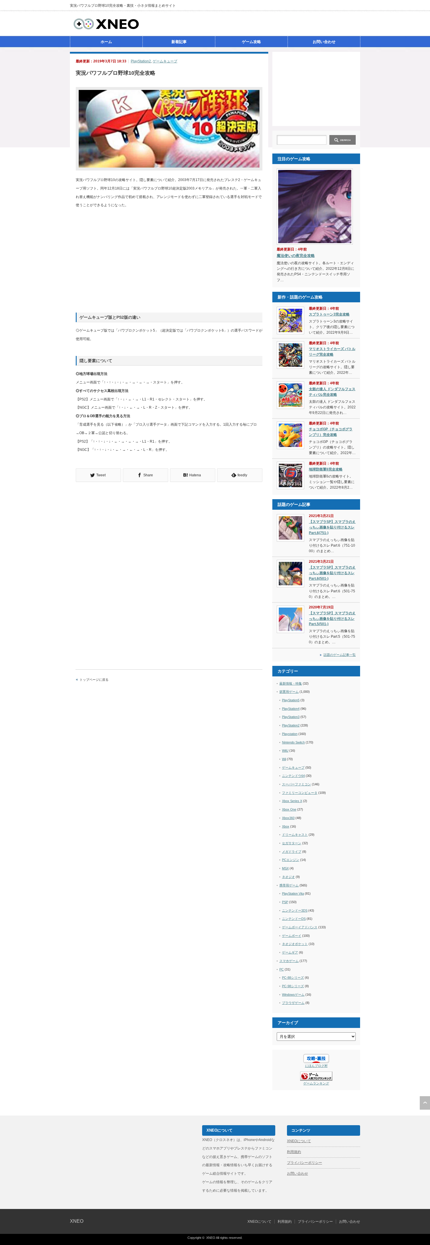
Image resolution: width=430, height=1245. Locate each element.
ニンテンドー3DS (294, 910)
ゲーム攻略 (251, 42)
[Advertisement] (316, 88)
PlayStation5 (291, 700)
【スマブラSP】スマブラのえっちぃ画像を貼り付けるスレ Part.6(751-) (332, 527)
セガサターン (291, 843)
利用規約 (294, 1152)
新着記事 (179, 42)
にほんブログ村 (316, 1065)
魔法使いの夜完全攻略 (296, 255)
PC (281, 969)
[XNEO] (106, 29)
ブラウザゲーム (293, 1002)
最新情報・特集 (290, 683)
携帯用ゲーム (289, 885)
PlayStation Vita (293, 893)
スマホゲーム (289, 961)
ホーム (106, 42)
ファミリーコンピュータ (299, 792)
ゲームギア (290, 952)
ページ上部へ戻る (425, 1103)
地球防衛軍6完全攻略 (326, 469)
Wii (284, 759)
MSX (285, 868)
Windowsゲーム (293, 994)
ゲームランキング (316, 1083)
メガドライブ (291, 851)
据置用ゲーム (289, 691)
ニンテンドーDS (294, 918)
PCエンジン (290, 860)
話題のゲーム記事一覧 (340, 654)
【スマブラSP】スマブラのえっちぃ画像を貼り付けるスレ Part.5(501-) (332, 618)
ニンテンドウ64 (293, 775)
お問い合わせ (324, 42)
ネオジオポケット (295, 944)
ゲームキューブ (165, 61)
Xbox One (289, 809)
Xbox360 (288, 818)
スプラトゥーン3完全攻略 (329, 314)
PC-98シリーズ (293, 986)
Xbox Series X (292, 801)
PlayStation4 (291, 708)
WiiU (285, 750)
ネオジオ (288, 877)
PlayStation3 (291, 717)
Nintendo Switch (293, 742)
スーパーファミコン (296, 784)
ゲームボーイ (291, 935)
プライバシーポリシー (304, 1163)
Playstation (289, 734)
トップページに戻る (94, 679)
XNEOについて (299, 1141)
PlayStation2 (141, 61)
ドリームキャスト (295, 834)
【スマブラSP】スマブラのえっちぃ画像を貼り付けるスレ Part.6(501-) (332, 572)
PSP (285, 902)
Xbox (285, 826)
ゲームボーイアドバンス (299, 927)
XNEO (76, 1221)
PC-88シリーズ (293, 977)
